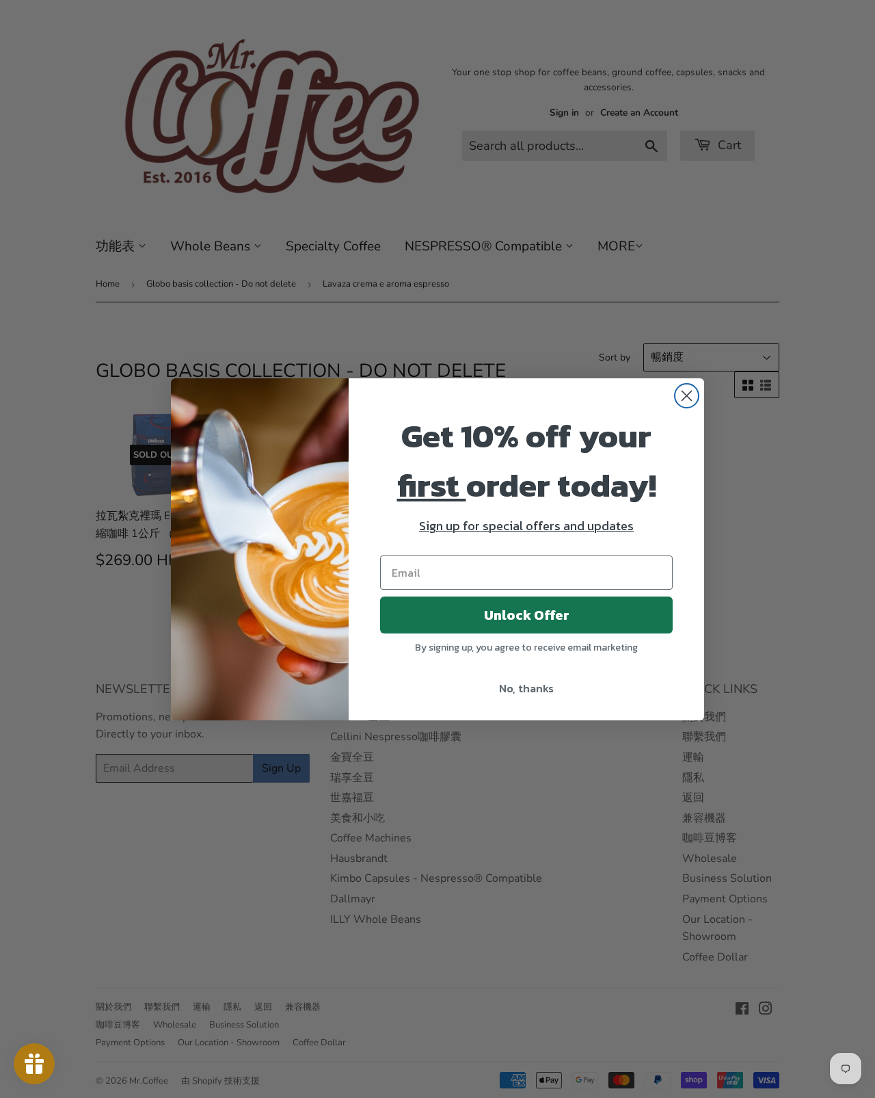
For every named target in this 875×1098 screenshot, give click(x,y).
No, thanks (526, 688)
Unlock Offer (526, 615)
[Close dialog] (687, 396)
